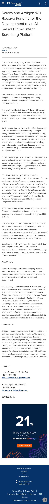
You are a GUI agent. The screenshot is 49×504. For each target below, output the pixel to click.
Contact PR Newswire (24, 469)
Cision (28, 500)
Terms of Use (17, 491)
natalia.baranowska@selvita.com (16, 377)
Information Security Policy (17, 494)
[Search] (46, 3)
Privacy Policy (30, 491)
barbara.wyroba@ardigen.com (14, 390)
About (24, 474)
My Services (23, 476)
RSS (40, 494)
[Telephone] (40, 3)
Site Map (32, 494)
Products (24, 471)
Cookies (25, 497)
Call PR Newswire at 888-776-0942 (24, 482)
